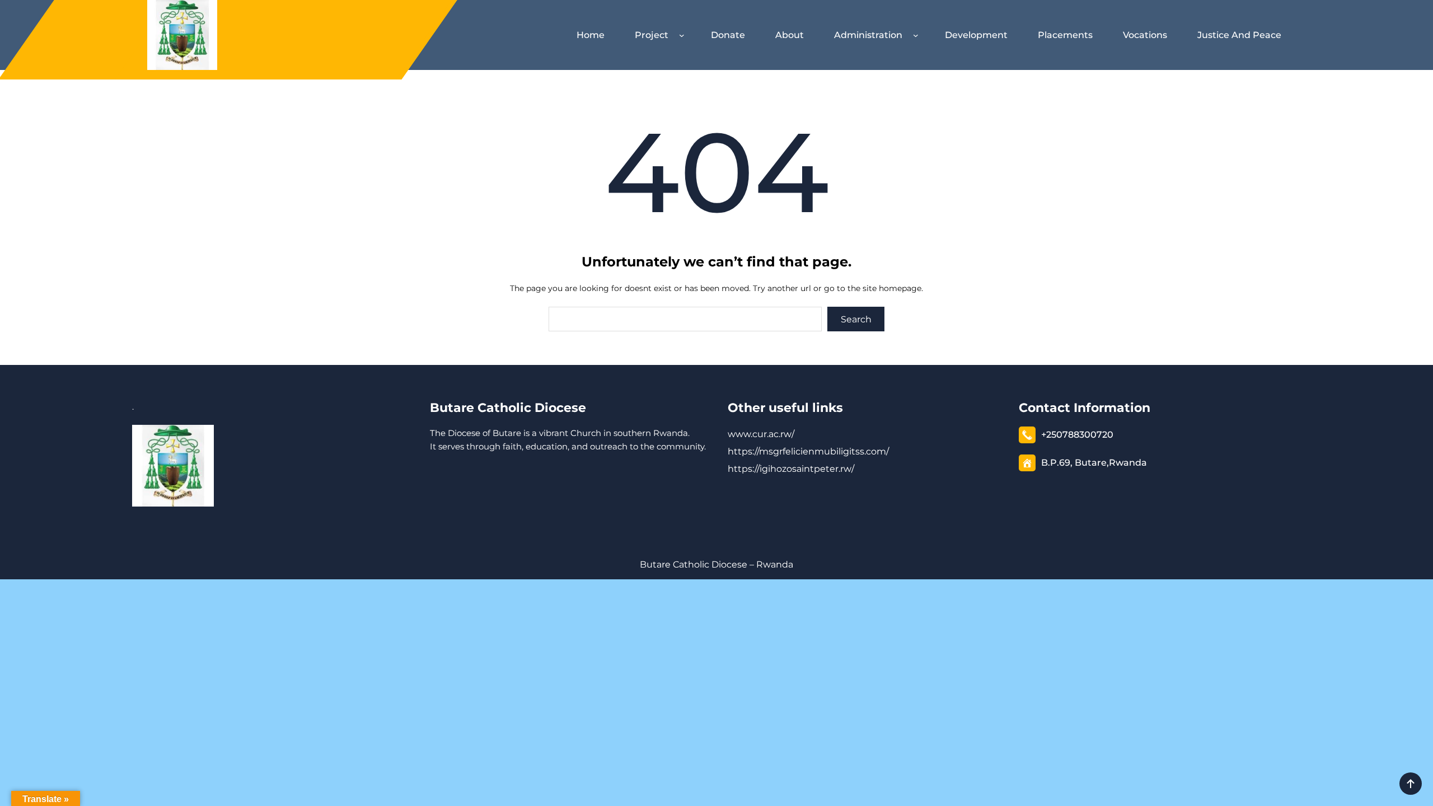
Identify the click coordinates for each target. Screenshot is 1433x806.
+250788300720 (1077, 434)
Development (976, 35)
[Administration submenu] (918, 35)
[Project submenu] (684, 35)
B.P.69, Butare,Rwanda (1094, 462)
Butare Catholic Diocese (508, 407)
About (789, 35)
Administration (868, 35)
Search (856, 319)
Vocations (1145, 35)
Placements (1065, 35)
